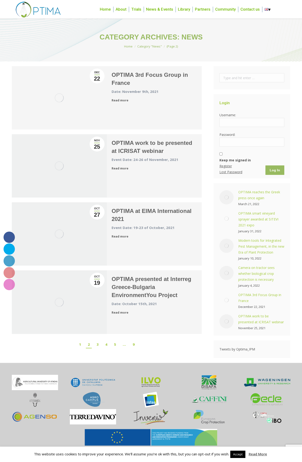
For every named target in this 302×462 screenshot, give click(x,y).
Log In (275, 170)
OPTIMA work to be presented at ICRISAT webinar (152, 147)
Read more (120, 100)
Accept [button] (238, 454)
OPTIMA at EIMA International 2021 (152, 215)
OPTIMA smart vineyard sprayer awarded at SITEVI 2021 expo (258, 219)
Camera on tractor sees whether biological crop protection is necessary (256, 273)
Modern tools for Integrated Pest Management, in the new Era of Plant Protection (261, 246)
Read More (258, 454)
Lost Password (230, 172)
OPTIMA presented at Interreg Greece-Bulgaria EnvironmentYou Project (151, 287)
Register (225, 166)
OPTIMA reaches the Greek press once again (259, 195)
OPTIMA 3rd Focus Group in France (150, 79)
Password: (227, 134)
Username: (227, 115)
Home (128, 46)
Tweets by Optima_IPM (237, 349)
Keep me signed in (235, 160)
